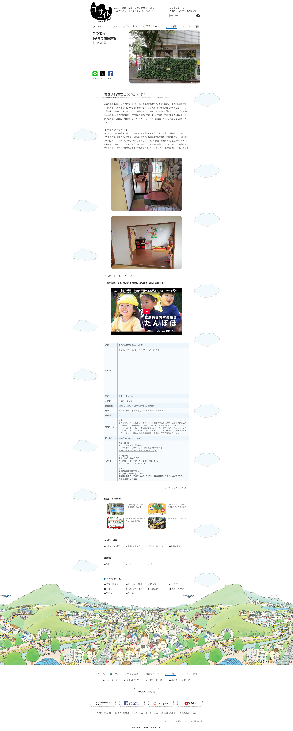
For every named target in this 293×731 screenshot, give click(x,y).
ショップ (110, 589)
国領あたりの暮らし (136, 546)
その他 (131, 593)
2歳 (150, 564)
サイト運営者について (127, 713)
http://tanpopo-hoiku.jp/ (130, 438)
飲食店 (174, 584)
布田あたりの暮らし (114, 546)
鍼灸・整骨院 (177, 589)
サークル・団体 (135, 584)
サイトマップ (167, 721)
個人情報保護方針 (197, 721)
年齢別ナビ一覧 (155, 680)
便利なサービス (135, 589)
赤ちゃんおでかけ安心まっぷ (184, 11)
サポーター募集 (150, 713)
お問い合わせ (170, 713)
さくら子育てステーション (176, 519)
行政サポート (152, 26)
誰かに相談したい (156, 546)
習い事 (153, 584)
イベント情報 (192, 26)
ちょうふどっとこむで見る (176, 488)
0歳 (107, 564)
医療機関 (154, 589)
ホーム (98, 26)
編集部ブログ (132, 680)
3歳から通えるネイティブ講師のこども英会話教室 (176, 507)
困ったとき (131, 26)
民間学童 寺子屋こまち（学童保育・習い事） (135, 505)
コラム (113, 26)
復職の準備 (175, 546)
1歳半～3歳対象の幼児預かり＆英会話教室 (135, 519)
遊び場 (109, 593)
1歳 (129, 564)
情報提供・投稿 (189, 713)
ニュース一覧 (111, 680)
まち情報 (172, 26)
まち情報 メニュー (103, 78)
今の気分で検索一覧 (180, 680)
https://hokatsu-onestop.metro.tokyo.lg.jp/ (138, 450)
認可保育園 (99, 42)
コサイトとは (105, 713)
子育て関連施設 (113, 584)
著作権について (181, 721)
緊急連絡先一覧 (178, 8)
